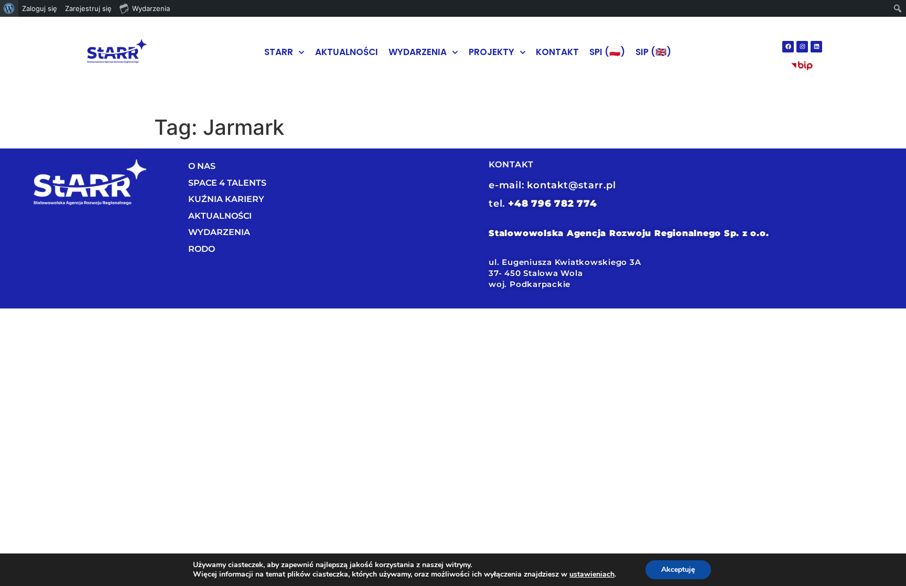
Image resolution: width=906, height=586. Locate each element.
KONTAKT (557, 52)
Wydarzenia (418, 52)
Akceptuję (678, 569)
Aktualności (346, 52)
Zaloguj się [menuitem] (39, 8)
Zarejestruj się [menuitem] (88, 8)
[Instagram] (802, 46)
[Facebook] (788, 46)
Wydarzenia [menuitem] (151, 8)
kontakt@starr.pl (571, 185)
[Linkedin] (816, 46)
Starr (278, 52)
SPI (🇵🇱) (607, 52)
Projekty (491, 52)
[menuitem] (9, 8)
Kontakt (511, 164)
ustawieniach (591, 574)
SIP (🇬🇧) (653, 52)
